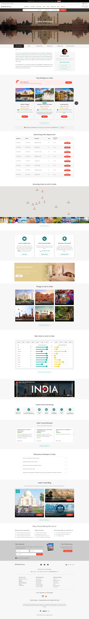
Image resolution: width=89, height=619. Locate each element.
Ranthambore (24, 54)
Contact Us (86, 7)
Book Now (59, 1)
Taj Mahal (43, 58)
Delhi (10, 217)
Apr (32, 342)
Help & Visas (53, 6)
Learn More (19, 275)
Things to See (60, 46)
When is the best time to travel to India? (31, 458)
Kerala (40, 54)
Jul (46, 342)
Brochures (63, 6)
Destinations (26, 6)
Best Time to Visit (70, 46)
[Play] (44, 30)
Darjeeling (82, 217)
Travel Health (55, 581)
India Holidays (19, 46)
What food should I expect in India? (30, 461)
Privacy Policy (55, 586)
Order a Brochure (64, 68)
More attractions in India (44, 325)
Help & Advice (57, 577)
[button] (44, 201)
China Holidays (38, 579)
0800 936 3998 (85, 6)
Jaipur (28, 217)
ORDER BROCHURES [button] (64, 254)
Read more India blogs (44, 519)
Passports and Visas (56, 580)
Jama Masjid (19, 319)
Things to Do (49, 46)
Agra (1, 217)
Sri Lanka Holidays (39, 586)
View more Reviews (44, 445)
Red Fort (38, 319)
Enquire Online (64, 65)
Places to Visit (39, 46)
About (58, 6)
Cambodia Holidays (39, 584)
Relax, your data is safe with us (23, 558)
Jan (18, 342)
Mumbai (64, 217)
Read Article (39, 515)
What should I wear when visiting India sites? (32, 465)
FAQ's (54, 584)
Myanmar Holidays (39, 585)
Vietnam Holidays (39, 580)
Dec (70, 342)
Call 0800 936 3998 (65, 62)
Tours (29, 46)
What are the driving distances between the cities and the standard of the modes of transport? (42, 472)
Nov (65, 342)
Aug (51, 342)
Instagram (44, 564)
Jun (42, 342)
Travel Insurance (56, 582)
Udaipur (19, 217)
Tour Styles (32, 6)
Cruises (44, 6)
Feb (23, 342)
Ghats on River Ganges (61, 303)
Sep (56, 342)
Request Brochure (68, 550)
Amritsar (72, 217)
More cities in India (44, 225)
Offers (48, 6)
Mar (28, 342)
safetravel (44, 606)
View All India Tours (43, 123)
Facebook (41, 564)
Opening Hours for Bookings (44, 569)
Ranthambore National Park (62, 319)
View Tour (24, 116)
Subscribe (62, 127)
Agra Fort (38, 303)
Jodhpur (37, 217)
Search (62, 10)
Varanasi (27, 59)
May (37, 342)
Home (16, 49)
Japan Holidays (38, 581)
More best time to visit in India (44, 372)
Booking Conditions (56, 585)
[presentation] (76, 103)
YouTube (48, 564)
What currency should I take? (29, 468)
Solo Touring (38, 6)
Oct (61, 342)
